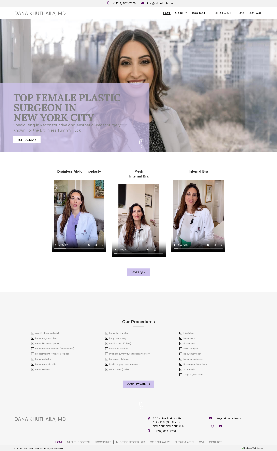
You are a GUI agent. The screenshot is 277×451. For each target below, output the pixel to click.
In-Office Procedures (130, 442)
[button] (27, 140)
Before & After (184, 442)
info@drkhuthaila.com (161, 3)
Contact (215, 442)
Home (59, 442)
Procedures (103, 442)
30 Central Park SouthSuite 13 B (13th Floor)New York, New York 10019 (169, 422)
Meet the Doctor (78, 442)
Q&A (202, 442)
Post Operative (159, 442)
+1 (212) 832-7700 (124, 3)
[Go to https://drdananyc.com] (40, 13)
